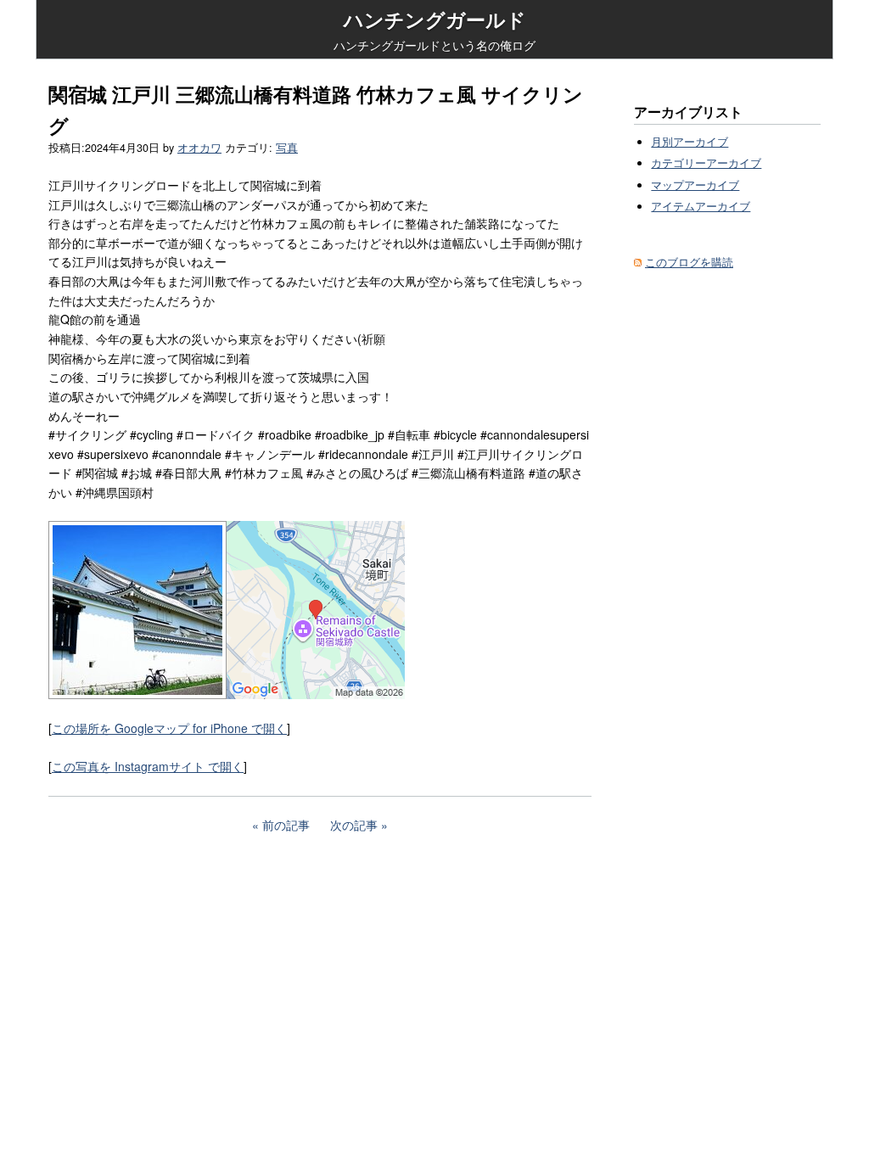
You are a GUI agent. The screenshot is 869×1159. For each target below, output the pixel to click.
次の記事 (354, 824)
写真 (287, 147)
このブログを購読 (689, 262)
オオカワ (199, 147)
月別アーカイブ (689, 141)
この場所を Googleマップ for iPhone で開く (169, 727)
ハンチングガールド (435, 19)
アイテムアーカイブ (700, 206)
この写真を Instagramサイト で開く (148, 766)
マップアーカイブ (695, 185)
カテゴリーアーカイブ (706, 163)
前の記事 (286, 824)
